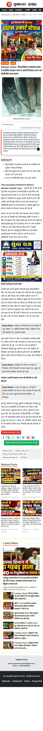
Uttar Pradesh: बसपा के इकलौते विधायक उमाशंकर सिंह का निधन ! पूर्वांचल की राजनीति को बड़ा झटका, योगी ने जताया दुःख (32, 490)
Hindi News (5, 15)
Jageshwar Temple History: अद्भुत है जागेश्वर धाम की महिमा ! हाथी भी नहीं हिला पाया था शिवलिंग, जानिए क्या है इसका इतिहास (10, 490)
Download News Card (11, 432)
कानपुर (23, 15)
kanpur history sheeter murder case (15, 454)
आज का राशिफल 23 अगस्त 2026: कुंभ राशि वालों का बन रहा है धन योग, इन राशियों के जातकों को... (26, 625)
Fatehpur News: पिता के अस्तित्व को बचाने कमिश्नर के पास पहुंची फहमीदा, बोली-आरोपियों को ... (27, 596)
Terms (27, 681)
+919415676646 (24, 666)
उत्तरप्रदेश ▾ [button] (19, 10)
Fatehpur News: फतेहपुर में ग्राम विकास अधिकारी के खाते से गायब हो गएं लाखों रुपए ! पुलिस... (26, 635)
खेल (40, 10)
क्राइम (11, 10)
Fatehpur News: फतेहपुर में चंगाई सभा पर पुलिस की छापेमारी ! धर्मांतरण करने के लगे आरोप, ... (26, 645)
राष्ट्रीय (34, 10)
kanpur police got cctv (11, 457)
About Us (6, 681)
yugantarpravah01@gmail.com (24, 663)
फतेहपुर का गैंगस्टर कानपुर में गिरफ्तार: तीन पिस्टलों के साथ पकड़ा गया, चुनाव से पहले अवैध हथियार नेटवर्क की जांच (21, 368)
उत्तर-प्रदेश (15, 15)
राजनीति (27, 10)
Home (4, 10)
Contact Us (17, 681)
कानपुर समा (24, 457)
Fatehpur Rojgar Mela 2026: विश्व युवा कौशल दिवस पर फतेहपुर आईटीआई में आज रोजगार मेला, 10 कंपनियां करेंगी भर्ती (32, 522)
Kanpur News (8, 451)
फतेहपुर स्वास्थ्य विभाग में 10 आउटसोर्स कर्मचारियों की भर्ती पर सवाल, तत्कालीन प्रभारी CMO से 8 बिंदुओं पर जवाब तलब (20, 580)
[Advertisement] (21, 180)
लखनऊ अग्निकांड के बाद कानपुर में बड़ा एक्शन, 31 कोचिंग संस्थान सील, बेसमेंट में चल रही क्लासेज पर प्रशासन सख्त (21, 329)
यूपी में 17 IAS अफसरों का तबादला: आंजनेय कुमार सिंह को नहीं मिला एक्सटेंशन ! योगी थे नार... (25, 606)
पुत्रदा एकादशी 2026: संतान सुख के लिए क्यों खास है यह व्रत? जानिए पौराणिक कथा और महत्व (26, 616)
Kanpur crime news (22, 451)
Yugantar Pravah (19, 676)
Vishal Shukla (8, 124)
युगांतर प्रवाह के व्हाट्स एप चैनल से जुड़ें (21, 442)
